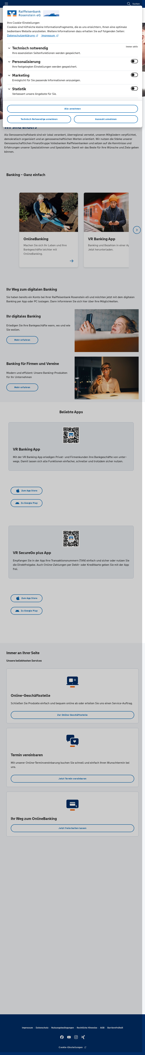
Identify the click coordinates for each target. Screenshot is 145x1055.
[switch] (134, 61)
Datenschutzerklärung (21, 35)
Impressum (48, 35)
